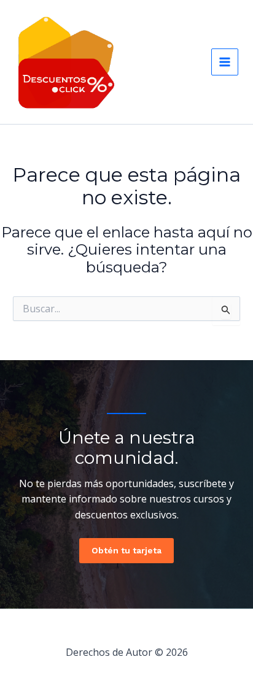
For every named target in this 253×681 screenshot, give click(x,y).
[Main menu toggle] (224, 61)
